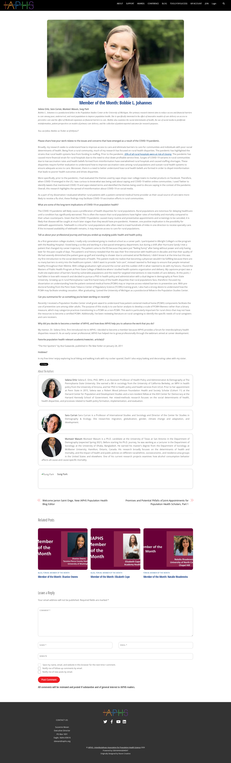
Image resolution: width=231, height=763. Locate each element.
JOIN (207, 3)
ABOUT (120, 3)
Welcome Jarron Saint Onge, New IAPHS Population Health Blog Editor (75, 502)
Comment (45, 610)
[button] (222, 3)
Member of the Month (60, 573)
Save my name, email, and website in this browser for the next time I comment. (79, 664)
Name (43, 645)
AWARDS (140, 3)
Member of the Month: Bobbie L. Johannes (115, 102)
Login (214, 3)
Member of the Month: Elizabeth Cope (110, 577)
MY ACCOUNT (196, 3)
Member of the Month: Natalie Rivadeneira (165, 577)
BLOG (164, 3)
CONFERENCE (153, 3)
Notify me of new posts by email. (57, 671)
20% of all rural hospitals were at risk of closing (148, 154)
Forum (46, 573)
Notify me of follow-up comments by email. (62, 668)
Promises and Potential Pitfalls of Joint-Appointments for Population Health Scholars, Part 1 (157, 502)
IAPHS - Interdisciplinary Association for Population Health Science (114, 747)
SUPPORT (130, 3)
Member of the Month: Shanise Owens (58, 577)
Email (123, 645)
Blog (40, 573)
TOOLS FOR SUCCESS (178, 3)
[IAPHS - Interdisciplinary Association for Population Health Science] (19, 4)
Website (43, 656)
